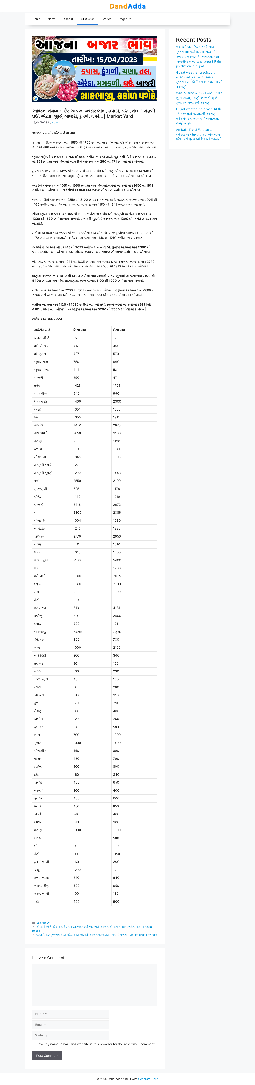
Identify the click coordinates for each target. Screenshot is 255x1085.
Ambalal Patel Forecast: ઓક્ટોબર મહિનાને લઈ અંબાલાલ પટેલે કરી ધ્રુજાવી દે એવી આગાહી (198, 134)
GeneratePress (148, 1079)
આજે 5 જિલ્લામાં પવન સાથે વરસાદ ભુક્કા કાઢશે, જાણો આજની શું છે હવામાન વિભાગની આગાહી (199, 98)
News (51, 19)
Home (36, 19)
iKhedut (68, 19)
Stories (106, 19)
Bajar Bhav (87, 19)
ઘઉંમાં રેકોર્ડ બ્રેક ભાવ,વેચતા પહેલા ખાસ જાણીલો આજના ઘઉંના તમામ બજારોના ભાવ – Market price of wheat (96, 934)
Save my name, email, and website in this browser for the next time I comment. (96, 1044)
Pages (123, 19)
